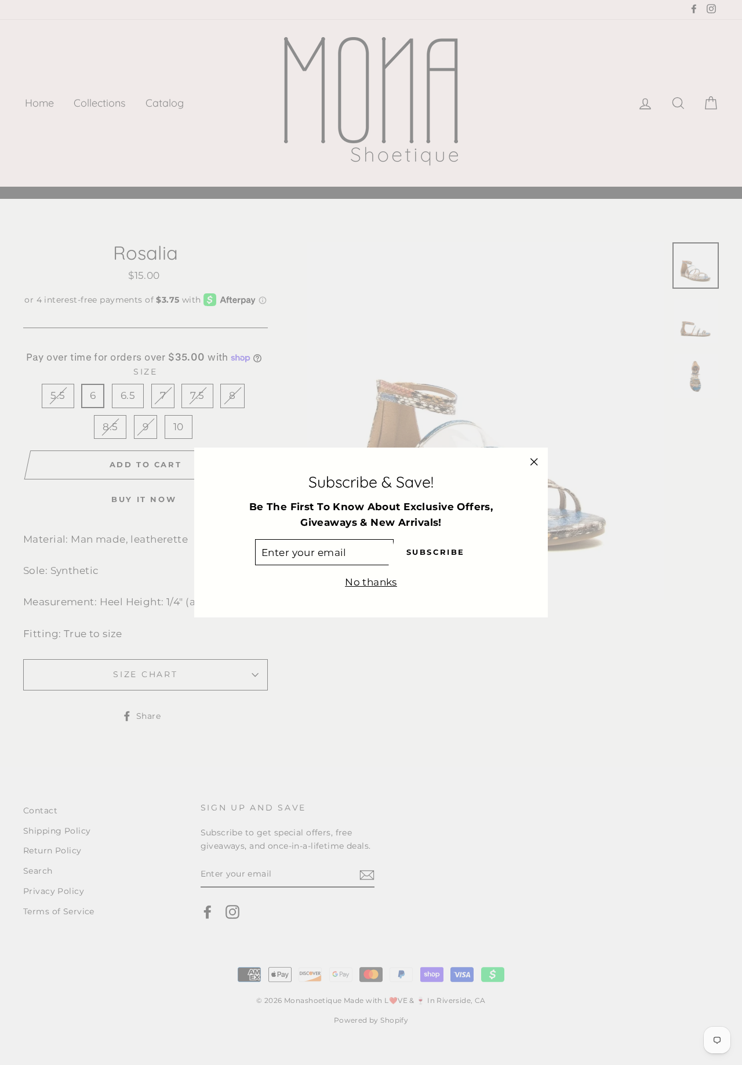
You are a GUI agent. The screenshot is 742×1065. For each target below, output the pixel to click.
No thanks (371, 582)
